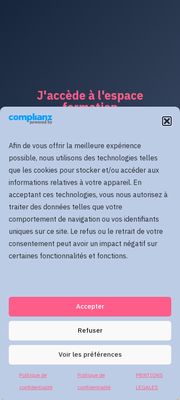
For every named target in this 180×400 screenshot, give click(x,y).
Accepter (90, 306)
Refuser (90, 330)
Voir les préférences (90, 354)
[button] (167, 121)
